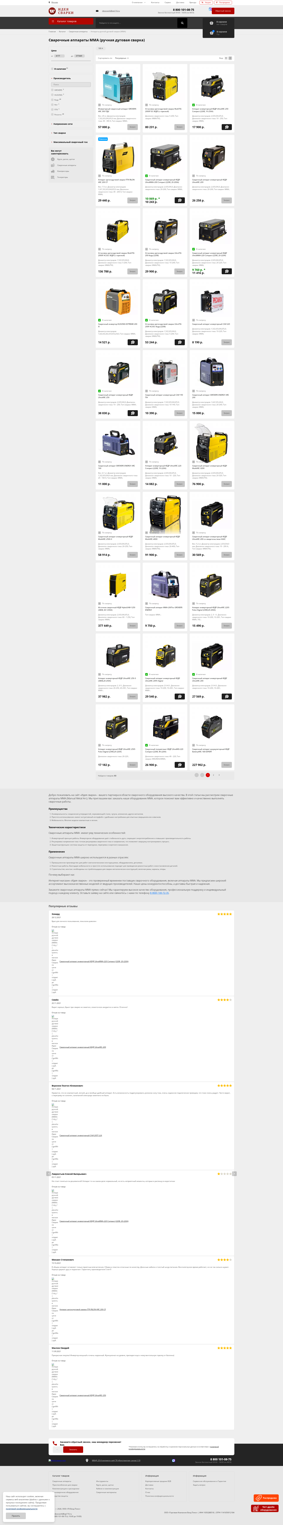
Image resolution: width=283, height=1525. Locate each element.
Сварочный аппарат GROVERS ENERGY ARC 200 (210, 396)
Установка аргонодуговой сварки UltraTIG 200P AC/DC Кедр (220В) (163, 325)
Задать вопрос (199, 1485)
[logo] (57, 1460)
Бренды (193, 2)
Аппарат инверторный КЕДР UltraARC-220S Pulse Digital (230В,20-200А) (210, 608)
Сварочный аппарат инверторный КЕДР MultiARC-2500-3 (115, 537)
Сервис (168, 2)
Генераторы (62, 177)
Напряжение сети (63, 124)
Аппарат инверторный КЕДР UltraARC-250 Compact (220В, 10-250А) (210, 110)
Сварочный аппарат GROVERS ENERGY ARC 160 (116, 467)
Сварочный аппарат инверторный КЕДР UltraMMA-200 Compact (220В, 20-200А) (162, 180)
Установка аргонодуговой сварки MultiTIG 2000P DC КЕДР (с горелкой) (163, 110)
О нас (147, 1492)
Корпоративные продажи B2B (158, 1481)
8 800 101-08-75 (183, 10)
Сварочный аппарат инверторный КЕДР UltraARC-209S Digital (162, 679)
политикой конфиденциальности (21, 1509)
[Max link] (210, 9)
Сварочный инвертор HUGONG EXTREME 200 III (117, 325)
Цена (53, 50)
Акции (206, 2)
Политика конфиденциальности (159, 1496)
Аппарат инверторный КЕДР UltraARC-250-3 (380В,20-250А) (117, 679)
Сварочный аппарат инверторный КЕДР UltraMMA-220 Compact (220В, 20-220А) (209, 254)
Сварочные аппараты (66, 165)
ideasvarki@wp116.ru (111, 11)
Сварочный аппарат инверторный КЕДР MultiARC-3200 (209, 467)
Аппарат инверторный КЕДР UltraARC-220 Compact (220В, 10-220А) (163, 467)
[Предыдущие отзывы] (48, 1173)
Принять (16, 1516)
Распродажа (223, 2)
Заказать (73, 1449)
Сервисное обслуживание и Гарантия (209, 1481)
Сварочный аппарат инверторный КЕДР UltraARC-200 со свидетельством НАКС (209, 537)
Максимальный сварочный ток (71, 142)
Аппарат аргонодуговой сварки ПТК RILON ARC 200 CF (116, 180)
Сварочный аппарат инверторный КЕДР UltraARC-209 (209, 180)
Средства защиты (60, 1496)
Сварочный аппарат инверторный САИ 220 (211, 324)
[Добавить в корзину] (227, 127)
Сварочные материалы (106, 1492)
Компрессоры (63, 171)
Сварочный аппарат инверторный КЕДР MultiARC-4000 (162, 537)
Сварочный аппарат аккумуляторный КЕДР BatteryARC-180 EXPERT (210, 750)
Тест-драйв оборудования (268, 1508)
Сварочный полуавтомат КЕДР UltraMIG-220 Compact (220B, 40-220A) (164, 750)
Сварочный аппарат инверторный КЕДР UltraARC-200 (209, 679)
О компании (137, 2)
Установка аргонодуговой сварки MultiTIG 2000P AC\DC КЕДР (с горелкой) (116, 254)
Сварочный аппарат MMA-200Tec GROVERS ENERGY (163, 608)
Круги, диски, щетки (66, 159)
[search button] (182, 23)
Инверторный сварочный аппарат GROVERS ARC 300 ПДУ (117, 110)
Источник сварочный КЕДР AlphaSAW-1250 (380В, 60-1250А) (116, 608)
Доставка (180, 2)
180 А (100, 48)
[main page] (70, 11)
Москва (54, 2)
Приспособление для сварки (64, 1485)
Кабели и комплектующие (107, 1488)
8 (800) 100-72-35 (159, 893)
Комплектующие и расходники (65, 1488)
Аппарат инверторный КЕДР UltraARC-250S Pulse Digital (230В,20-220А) (116, 750)
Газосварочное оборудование (65, 1492)
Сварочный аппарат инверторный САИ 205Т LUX (81, 1135)
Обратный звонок (223, 11)
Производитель (62, 78)
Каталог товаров (66, 21)
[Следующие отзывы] (234, 1173)
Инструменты (102, 1481)
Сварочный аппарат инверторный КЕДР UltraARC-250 (115, 396)
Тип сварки (60, 133)
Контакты (155, 2)
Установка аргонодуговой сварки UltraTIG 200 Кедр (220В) (163, 254)
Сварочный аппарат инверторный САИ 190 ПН (164, 396)
